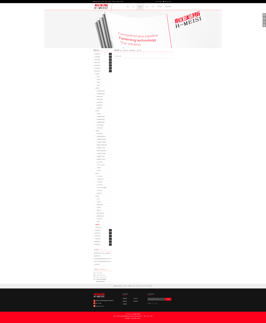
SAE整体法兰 (100, 181)
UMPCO (125, 286)
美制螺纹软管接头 (101, 122)
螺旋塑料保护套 (100, 216)
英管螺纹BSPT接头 (101, 147)
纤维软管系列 (100, 99)
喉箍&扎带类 (97, 62)
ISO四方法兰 (99, 190)
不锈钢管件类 (97, 235)
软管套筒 (99, 113)
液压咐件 (97, 196)
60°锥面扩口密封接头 (101, 142)
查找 (168, 299)
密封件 (98, 221)
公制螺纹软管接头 (101, 116)
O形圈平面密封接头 (101, 136)
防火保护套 (99, 218)
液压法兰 (97, 173)
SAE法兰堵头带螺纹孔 (102, 187)
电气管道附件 (97, 65)
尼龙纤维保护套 (100, 213)
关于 (133, 6)
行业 (153, 6)
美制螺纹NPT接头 (101, 156)
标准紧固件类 (97, 54)
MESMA (133, 286)
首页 (128, 6)
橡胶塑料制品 (97, 241)
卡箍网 (129, 286)
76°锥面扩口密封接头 (101, 153)
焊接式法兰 (99, 193)
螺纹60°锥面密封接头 (101, 150)
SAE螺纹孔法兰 (100, 179)
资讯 (147, 6)
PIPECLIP (138, 286)
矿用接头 (99, 167)
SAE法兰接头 (100, 162)
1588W (142, 286)
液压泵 (98, 76)
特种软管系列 (100, 105)
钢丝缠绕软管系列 (101, 93)
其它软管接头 (100, 127)
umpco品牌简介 (97, 264)
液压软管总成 (98, 227)
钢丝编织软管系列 (101, 91)
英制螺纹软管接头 (101, 119)
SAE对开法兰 (100, 176)
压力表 (98, 199)
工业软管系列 (97, 238)
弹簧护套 (99, 210)
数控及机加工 (97, 244)
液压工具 (139, 50)
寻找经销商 (168, 6)
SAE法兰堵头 (100, 184)
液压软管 (97, 88)
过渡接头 (97, 130)
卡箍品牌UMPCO (97, 256)
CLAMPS (146, 286)
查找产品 (140, 6)
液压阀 (98, 82)
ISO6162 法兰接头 (101, 164)
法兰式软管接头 (100, 125)
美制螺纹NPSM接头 (101, 159)
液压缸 (98, 85)
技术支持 (159, 6)
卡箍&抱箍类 (97, 56)
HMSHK (150, 286)
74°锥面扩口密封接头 (101, 139)
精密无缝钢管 (100, 204)
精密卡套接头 (100, 133)
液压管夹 (99, 207)
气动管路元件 (97, 68)
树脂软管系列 (100, 96)
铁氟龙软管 (99, 108)
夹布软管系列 (100, 102)
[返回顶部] (264, 26)
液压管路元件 (132, 50)
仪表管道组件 (97, 233)
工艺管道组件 (97, 230)
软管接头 (97, 110)
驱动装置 (97, 73)
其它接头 (99, 170)
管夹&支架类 (97, 59)
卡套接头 (99, 201)
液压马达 (99, 79)
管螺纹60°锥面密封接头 (102, 145)
